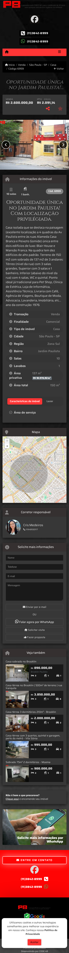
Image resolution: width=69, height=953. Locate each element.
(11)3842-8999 (37, 33)
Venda (22, 65)
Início (11, 65)
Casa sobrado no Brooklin (21, 662)
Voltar (60, 69)
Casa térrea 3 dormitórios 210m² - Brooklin (31, 712)
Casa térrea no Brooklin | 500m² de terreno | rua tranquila (34, 686)
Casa (53, 65)
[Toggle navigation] (59, 52)
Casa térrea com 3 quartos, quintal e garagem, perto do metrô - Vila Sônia (33, 737)
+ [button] (7, 441)
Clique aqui (12, 799)
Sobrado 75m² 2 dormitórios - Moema (28, 762)
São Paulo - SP (38, 65)
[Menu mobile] (7, 52)
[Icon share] (34, 19)
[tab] (24, 401)
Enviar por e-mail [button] (35, 607)
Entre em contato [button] (36, 860)
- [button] (7, 445)
